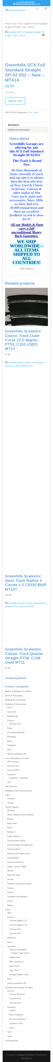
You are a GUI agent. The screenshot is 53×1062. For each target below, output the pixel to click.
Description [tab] (13, 125)
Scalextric (11, 745)
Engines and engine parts (18, 853)
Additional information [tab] (19, 130)
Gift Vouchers (11, 786)
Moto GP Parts (13, 875)
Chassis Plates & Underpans (20, 845)
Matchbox (11, 737)
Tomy (9, 1036)
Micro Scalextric (16, 962)
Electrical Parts (13, 849)
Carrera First (13, 766)
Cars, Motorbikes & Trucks (17, 758)
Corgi (9, 728)
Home (7, 24)
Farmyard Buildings (16, 732)
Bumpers (11, 832)
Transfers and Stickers (17, 896)
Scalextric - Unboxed (18, 778)
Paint (7, 795)
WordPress (26, 1058)
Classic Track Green (20, 953)
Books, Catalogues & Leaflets (18, 691)
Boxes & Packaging (13, 695)
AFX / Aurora (13, 761)
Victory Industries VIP (16, 754)
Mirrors (10, 871)
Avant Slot (11, 712)
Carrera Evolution (17, 994)
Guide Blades (13, 858)
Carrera (10, 720)
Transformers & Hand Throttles (19, 987)
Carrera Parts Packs (16, 840)
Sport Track (14, 966)
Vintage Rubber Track (19, 974)
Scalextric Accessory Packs (19, 884)
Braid (9, 827)
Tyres (9, 901)
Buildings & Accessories (15, 704)
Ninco (9, 741)
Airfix (9, 707)
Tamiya (10, 803)
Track (14, 24)
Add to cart (15, 100)
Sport (11, 1028)
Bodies (10, 819)
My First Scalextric (17, 1019)
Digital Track (14, 957)
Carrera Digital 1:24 (18, 920)
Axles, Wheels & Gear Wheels (20, 815)
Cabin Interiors (13, 836)
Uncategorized (11, 1040)
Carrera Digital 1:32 (18, 925)
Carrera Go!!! (15, 724)
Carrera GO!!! (13, 770)
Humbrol (11, 798)
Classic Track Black (18, 949)
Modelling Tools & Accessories (18, 791)
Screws (10, 892)
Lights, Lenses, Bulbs (16, 866)
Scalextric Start (16, 1023)
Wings (10, 905)
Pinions (10, 879)
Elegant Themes (26, 1055)
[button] (43, 35)
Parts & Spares (12, 807)
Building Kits (12, 716)
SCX (20, 24)
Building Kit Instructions (15, 700)
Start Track (14, 970)
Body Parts (12, 823)
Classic (12, 1010)
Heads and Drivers (15, 862)
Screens (11, 888)
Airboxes (11, 810)
